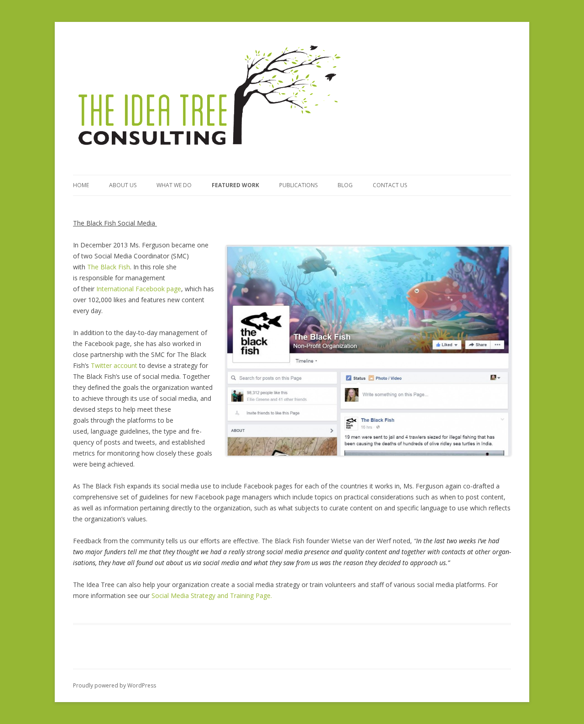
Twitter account (114, 365)
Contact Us (390, 185)
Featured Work (235, 185)
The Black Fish (108, 266)
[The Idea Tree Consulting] (210, 95)
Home (81, 185)
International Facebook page (138, 288)
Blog (345, 185)
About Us (122, 185)
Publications (298, 185)
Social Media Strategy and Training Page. (211, 595)
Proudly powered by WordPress (114, 685)
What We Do (174, 185)
